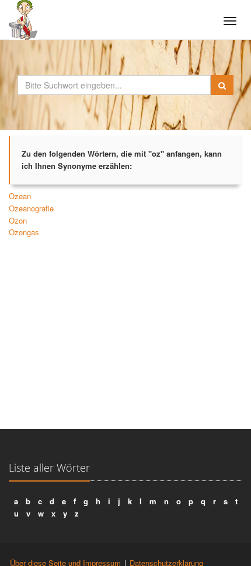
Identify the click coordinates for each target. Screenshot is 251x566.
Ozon (18, 220)
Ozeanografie (31, 208)
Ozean (20, 195)
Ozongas (24, 232)
